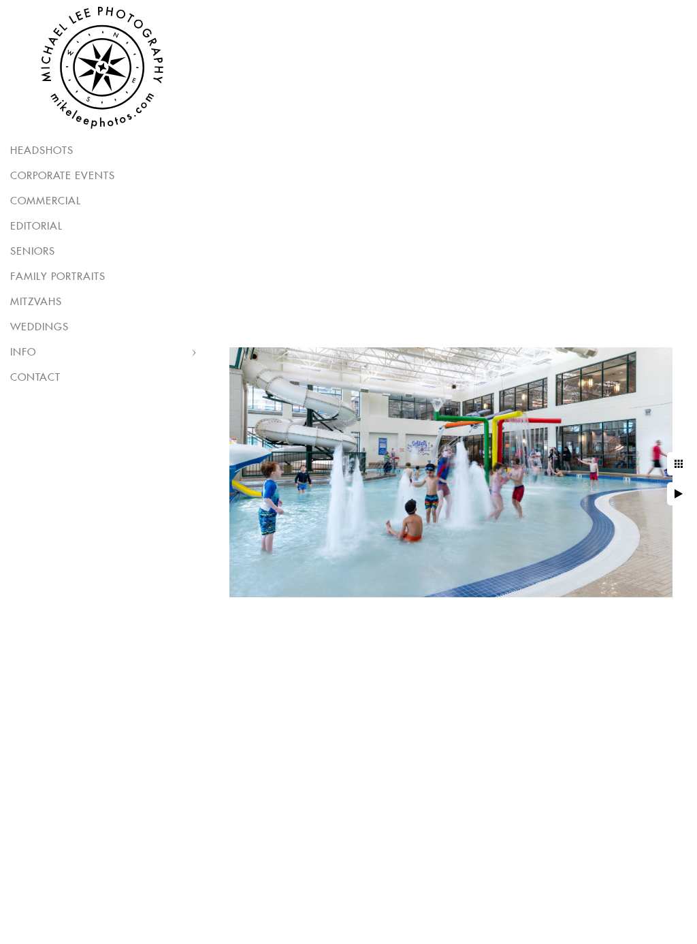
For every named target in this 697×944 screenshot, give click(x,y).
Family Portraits (58, 277)
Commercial (45, 201)
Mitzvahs (36, 302)
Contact (35, 377)
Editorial (36, 226)
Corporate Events (62, 176)
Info (23, 352)
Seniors (32, 251)
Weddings (39, 327)
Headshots (42, 151)
